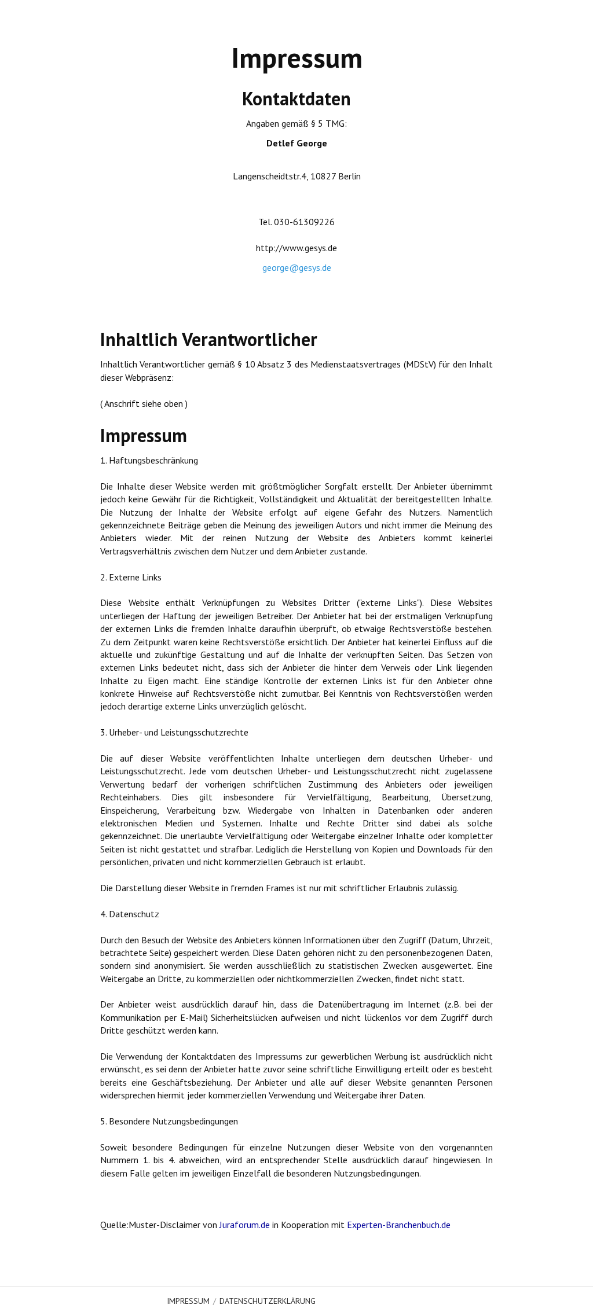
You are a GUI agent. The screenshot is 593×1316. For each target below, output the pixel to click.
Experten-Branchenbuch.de (399, 1224)
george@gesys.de (296, 267)
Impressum (188, 1301)
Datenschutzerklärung (267, 1301)
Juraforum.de (244, 1224)
